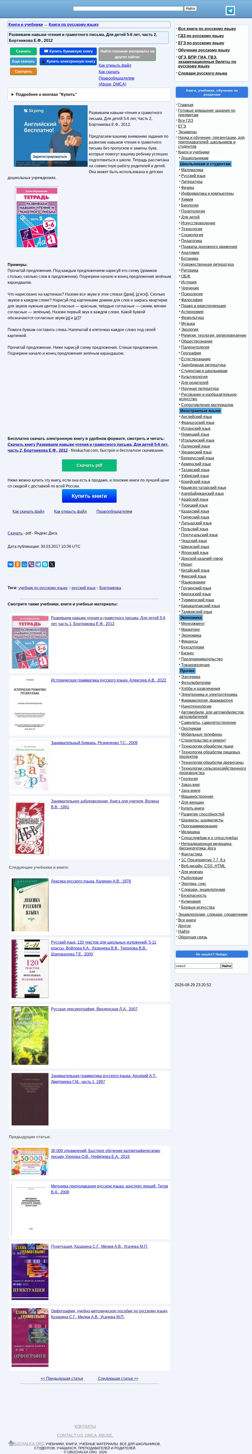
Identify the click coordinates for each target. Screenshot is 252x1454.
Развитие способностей (202, 814)
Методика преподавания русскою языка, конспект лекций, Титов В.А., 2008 (109, 1189)
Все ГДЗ (185, 120)
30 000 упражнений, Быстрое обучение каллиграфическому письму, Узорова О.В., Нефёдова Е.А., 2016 (105, 1154)
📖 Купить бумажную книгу (68, 51)
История (189, 282)
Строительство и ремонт (203, 740)
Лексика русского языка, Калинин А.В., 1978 (91, 881)
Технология (191, 229)
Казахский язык (195, 511)
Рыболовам (192, 878)
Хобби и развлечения (200, 688)
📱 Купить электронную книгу (68, 61)
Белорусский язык (197, 458)
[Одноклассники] (17, 564)
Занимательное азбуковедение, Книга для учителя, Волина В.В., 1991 (105, 804)
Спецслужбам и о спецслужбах (209, 838)
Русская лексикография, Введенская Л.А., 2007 (94, 1009)
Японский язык (194, 553)
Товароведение (195, 665)
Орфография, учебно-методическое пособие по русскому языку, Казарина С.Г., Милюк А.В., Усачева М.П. (109, 1314)
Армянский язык (196, 464)
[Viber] (31, 564)
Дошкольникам (194, 158)
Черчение (190, 288)
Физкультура (192, 318)
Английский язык (196, 417)
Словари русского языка (202, 73)
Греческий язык (195, 517)
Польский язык (194, 529)
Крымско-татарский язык (203, 487)
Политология (193, 211)
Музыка (188, 323)
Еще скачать (23, 61)
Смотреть (23, 71)
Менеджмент (193, 623)
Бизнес (187, 653)
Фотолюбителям (196, 683)
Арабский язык (194, 499)
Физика (187, 187)
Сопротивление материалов (207, 405)
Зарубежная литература (203, 365)
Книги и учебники (193, 152)
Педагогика (191, 241)
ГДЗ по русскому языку (201, 36)
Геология (189, 779)
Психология (192, 294)
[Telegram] (38, 564)
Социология (192, 235)
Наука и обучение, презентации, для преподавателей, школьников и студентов (211, 142)
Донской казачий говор (202, 558)
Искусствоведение (198, 223)
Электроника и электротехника (209, 694)
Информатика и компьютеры (207, 193)
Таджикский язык (196, 612)
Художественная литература (207, 264)
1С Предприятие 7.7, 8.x (203, 860)
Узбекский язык (195, 476)
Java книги (190, 790)
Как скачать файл (28, 511)
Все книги (187, 920)
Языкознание (193, 582)
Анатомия (190, 253)
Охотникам (191, 728)
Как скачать (109, 72)
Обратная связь (192, 937)
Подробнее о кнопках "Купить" (46, 94)
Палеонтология (195, 347)
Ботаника (189, 258)
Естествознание (196, 359)
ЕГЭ (182, 126)
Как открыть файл (115, 65)
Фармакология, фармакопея (207, 700)
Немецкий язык (195, 434)
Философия (192, 300)
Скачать (23, 51)
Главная (185, 105)
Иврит (186, 564)
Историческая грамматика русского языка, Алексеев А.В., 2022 (108, 680)
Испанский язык (195, 428)
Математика (192, 170)
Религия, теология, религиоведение (213, 335)
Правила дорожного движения (209, 247)
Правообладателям (114, 511)
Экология (189, 329)
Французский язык (197, 422)
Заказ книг (190, 785)
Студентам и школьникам (204, 371)
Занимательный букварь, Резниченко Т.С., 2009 (94, 743)
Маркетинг (190, 629)
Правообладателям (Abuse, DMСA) (116, 81)
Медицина (190, 832)
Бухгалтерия (192, 647)
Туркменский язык (197, 600)
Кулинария (191, 901)
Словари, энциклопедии (203, 889)
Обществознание (197, 341)
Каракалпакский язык (200, 606)
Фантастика (191, 854)
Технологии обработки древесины (212, 762)
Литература (192, 182)
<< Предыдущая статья (62, 1378)
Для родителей (194, 383)
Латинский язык (195, 446)
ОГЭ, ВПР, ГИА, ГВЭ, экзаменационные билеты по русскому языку (207, 61)
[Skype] (45, 564)
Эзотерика (190, 677)
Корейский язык (195, 482)
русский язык (83, 588)
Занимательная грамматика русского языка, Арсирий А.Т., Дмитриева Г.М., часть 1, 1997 (104, 1079)
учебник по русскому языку (43, 588)
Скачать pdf (89, 465)
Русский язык (193, 176)
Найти (183, 931)
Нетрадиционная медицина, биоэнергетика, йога (205, 846)
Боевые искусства (198, 907)
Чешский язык (194, 541)
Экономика (191, 635)
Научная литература (200, 388)
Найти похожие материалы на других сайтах (127, 54)
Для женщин (192, 802)
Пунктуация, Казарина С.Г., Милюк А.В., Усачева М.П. (99, 1246)
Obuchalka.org (27, 1444)
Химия (187, 199)
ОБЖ (185, 276)
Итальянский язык (197, 440)
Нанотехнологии (196, 706)
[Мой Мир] (24, 564)
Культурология (194, 377)
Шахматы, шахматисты (202, 820)
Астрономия (192, 312)
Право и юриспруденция (203, 306)
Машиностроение (197, 796)
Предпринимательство (202, 659)
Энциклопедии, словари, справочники (213, 914)
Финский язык (193, 576)
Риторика (189, 270)
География (191, 353)
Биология (190, 205)
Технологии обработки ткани (207, 746)
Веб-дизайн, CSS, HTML (203, 866)
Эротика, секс (193, 884)
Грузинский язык (196, 588)
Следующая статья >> (118, 1378)
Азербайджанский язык (202, 493)
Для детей (190, 217)
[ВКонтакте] (11, 564)
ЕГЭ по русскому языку (201, 43)
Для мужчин (192, 872)
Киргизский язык (196, 594)
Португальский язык (199, 535)
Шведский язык (195, 547)
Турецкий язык (194, 505)
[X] (52, 564)
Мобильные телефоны (201, 734)
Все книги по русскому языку (207, 29)
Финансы (189, 641)
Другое (184, 926)
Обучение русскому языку (204, 50)
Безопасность (193, 895)
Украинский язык (196, 452)
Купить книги (89, 496)
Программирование (199, 826)
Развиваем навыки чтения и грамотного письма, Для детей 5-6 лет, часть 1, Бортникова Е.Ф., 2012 (108, 621)
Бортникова (110, 588)
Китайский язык (195, 570)
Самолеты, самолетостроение (208, 722)
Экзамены (187, 132)
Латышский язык (196, 523)
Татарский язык (195, 470)
